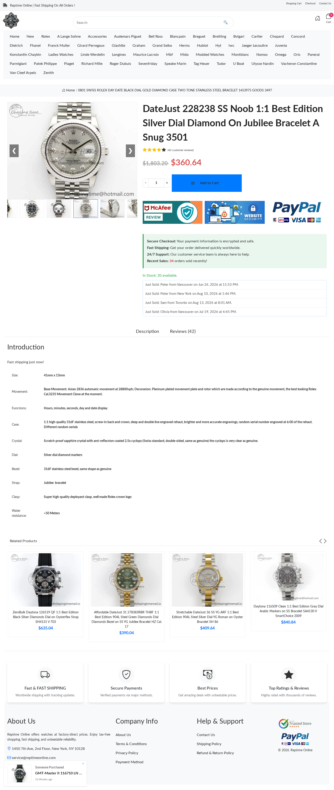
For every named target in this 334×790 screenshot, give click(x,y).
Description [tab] (147, 331)
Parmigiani (18, 64)
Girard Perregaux (91, 45)
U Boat (238, 64)
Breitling (219, 36)
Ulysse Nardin (263, 64)
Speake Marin (175, 64)
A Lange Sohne (69, 36)
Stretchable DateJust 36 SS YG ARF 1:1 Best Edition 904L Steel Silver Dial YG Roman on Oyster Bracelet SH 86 (207, 617)
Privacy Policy (127, 753)
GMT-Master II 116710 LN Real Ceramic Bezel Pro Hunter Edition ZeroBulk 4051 (59, 773)
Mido (184, 54)
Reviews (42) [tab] (183, 331)
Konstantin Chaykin (25, 54)
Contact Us (325, 3)
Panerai (314, 54)
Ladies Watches (60, 54)
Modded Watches (210, 54)
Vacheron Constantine (299, 64)
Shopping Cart (294, 3)
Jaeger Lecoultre (255, 45)
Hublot (202, 45)
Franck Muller (59, 45)
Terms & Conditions (131, 744)
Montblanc (240, 54)
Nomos (262, 54)
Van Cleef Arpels (23, 73)
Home (14, 36)
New (30, 36)
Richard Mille (91, 64)
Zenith (48, 73)
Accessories (97, 36)
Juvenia (281, 45)
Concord (298, 36)
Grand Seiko (162, 45)
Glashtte (118, 45)
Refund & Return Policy (215, 753)
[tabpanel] (45, 596)
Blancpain (178, 36)
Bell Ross (156, 36)
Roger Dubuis (120, 64)
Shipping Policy (209, 744)
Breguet (199, 36)
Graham (138, 45)
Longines (119, 54)
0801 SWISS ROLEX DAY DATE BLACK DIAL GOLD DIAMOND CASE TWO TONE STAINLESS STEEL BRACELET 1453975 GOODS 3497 (175, 90)
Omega (280, 54)
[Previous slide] (320, 541)
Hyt (218, 45)
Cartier (257, 36)
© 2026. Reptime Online (295, 750)
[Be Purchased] (19, 773)
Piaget (69, 64)
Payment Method (129, 762)
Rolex (45, 36)
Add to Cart (209, 183)
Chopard (277, 36)
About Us (123, 735)
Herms (184, 45)
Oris (297, 54)
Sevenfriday (147, 64)
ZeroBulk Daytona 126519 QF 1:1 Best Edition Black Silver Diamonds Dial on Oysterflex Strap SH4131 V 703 (46, 617)
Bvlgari (238, 36)
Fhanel (35, 45)
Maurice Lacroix (146, 54)
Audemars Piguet (127, 36)
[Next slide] (325, 541)
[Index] (317, 19)
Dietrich (16, 45)
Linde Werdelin (93, 54)
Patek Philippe (45, 64)
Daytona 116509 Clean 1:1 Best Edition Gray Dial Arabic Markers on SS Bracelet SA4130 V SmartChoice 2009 (288, 611)
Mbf (169, 54)
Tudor (221, 64)
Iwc (231, 45)
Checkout (310, 3)
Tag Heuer (201, 64)
